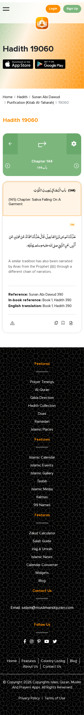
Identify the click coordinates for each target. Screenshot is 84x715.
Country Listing (53, 661)
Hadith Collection (42, 406)
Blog (42, 581)
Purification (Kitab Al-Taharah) (30, 102)
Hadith (22, 97)
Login (53, 8)
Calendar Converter (42, 565)
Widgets (42, 573)
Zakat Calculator (42, 533)
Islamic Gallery (42, 473)
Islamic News (42, 557)
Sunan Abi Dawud (46, 97)
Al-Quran (42, 390)
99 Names (42, 505)
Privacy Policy (29, 698)
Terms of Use (55, 698)
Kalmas (42, 497)
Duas (42, 413)
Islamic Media (42, 489)
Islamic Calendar (42, 457)
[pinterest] (39, 642)
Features (29, 661)
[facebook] (25, 642)
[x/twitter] (55, 642)
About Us (30, 666)
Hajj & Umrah (42, 549)
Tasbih (42, 481)
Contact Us (52, 666)
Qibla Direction (42, 398)
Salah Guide (42, 541)
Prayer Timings (42, 382)
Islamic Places (42, 429)
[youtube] (46, 642)
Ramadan (42, 421)
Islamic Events (42, 465)
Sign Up (72, 8)
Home (8, 97)
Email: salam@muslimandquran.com (42, 608)
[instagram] (32, 642)
